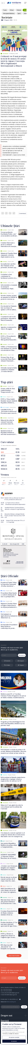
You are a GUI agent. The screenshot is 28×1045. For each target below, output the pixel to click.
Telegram (13, 213)
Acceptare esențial (14, 1037)
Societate (6, 17)
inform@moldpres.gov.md (10, 994)
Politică (19, 10)
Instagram (6, 213)
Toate (5, 10)
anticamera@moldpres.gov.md (11, 992)
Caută (24, 1007)
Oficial (11, 10)
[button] (24, 393)
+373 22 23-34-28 (7, 989)
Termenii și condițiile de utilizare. (10, 1033)
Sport (19, 13)
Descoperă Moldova (8, 13)
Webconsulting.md (11, 1001)
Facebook (2, 213)
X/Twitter (10, 213)
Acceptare (14, 1041)
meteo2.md (13, 477)
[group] (14, 389)
